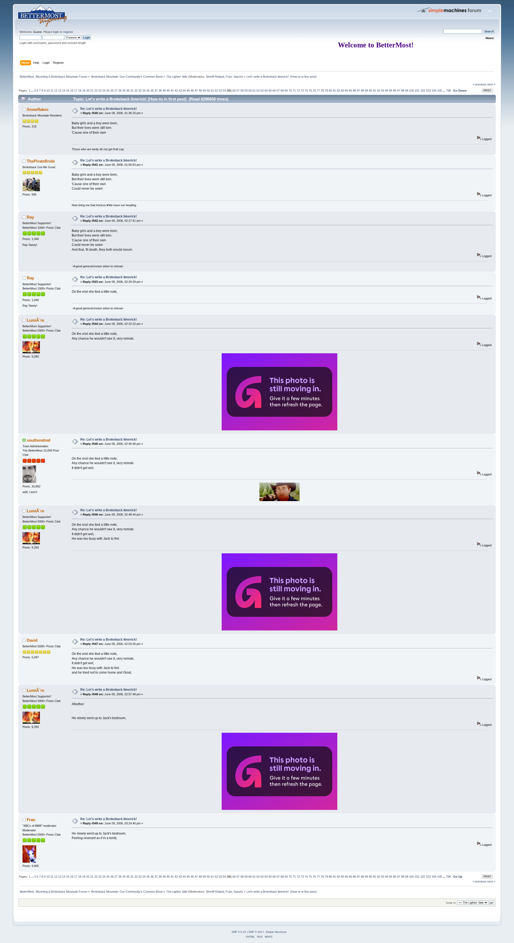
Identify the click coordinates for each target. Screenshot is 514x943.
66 (274, 90)
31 (132, 90)
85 (350, 90)
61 (254, 90)
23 (99, 90)
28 (120, 90)
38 (160, 90)
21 (91, 90)
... (32, 90)
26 (112, 90)
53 (220, 90)
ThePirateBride (41, 161)
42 (176, 90)
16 (71, 90)
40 (168, 90)
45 (188, 90)
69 (286, 90)
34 (144, 90)
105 (439, 90)
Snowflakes (37, 109)
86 (354, 90)
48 (200, 90)
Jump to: (451, 902)
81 (334, 90)
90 (370, 90)
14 (63, 90)
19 (83, 90)
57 (238, 90)
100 (411, 90)
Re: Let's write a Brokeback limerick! (108, 109)
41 (172, 90)
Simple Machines (276, 931)
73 (302, 90)
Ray (30, 217)
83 (342, 90)
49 (204, 90)
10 (48, 90)
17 (75, 90)
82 (338, 90)
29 (124, 90)
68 (282, 90)
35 (148, 90)
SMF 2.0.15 (239, 931)
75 (310, 90)
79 (326, 90)
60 (250, 90)
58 (242, 90)
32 (136, 90)
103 (428, 90)
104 (434, 90)
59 (246, 90)
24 (103, 90)
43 (180, 90)
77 (318, 90)
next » (491, 84)
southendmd (38, 440)
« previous (479, 84)
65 (270, 90)
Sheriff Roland (215, 76)
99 (406, 90)
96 (394, 90)
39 (164, 90)
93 (382, 90)
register (68, 31)
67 (278, 90)
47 (196, 90)
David (32, 640)
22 (95, 90)
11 (51, 90)
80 (330, 90)
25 (107, 90)
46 (192, 90)
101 (417, 90)
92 (378, 90)
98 (402, 90)
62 (258, 90)
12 (55, 90)
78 (322, 90)
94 (386, 90)
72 (298, 90)
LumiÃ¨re (35, 320)
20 (87, 90)
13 (59, 90)
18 (79, 90)
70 (290, 90)
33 (140, 90)
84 (346, 90)
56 (234, 90)
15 (67, 90)
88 (362, 90)
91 (374, 90)
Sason (237, 76)
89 (366, 90)
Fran (229, 76)
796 (448, 90)
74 (306, 90)
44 (184, 90)
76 (314, 90)
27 (116, 90)
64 (266, 90)
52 (216, 90)
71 (294, 90)
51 (212, 90)
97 (398, 90)
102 (422, 90)
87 (358, 90)
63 (262, 90)
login (56, 31)
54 (224, 90)
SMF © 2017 (256, 931)
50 (208, 90)
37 (156, 90)
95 (390, 90)
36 (152, 90)
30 (128, 90)
